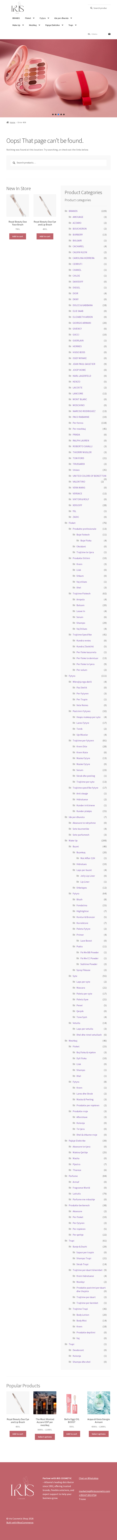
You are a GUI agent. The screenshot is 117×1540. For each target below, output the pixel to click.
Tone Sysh (81, 1017)
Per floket (78, 1217)
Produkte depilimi (85, 1332)
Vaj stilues (81, 581)
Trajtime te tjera (85, 552)
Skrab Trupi (82, 1264)
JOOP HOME (79, 369)
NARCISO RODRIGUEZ (84, 411)
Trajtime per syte (85, 781)
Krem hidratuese (85, 1275)
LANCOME (78, 393)
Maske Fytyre (83, 764)
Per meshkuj (79, 428)
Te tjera (80, 1128)
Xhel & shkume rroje (86, 1134)
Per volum (81, 669)
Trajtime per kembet (87, 1302)
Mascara (80, 987)
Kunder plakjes (84, 811)
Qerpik (79, 1011)
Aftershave (81, 1117)
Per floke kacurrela (86, 652)
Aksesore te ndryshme (84, 822)
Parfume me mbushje (84, 1199)
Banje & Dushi (80, 1246)
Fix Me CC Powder (89, 958)
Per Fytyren (82, 693)
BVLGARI (77, 240)
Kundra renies (83, 640)
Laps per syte (83, 981)
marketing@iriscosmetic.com (94, 1491)
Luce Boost (86, 940)
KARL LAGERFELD (82, 375)
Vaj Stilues (81, 628)
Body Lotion (82, 1314)
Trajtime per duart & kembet (88, 1270)
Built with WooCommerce (19, 1522)
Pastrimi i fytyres (81, 711)
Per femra (78, 422)
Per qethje (78, 1234)
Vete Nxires (82, 705)
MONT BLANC (80, 399)
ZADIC (76, 516)
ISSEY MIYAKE (80, 358)
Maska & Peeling (85, 1099)
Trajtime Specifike (82, 634)
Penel (79, 1005)
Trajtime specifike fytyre (85, 787)
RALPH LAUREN (81, 440)
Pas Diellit (81, 687)
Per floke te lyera (85, 664)
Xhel (78, 587)
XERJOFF (77, 505)
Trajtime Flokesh (81, 593)
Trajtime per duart (86, 1297)
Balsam (80, 605)
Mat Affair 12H (87, 858)
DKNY (75, 299)
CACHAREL (78, 246)
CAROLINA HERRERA (83, 258)
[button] (53, 114)
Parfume (73, 1175)
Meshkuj (33, 25)
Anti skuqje (82, 793)
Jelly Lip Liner (87, 875)
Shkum (80, 575)
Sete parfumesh (81, 834)
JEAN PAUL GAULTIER (84, 363)
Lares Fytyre (82, 722)
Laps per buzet (84, 870)
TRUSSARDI (79, 463)
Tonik (79, 728)
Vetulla (76, 1022)
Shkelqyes (81, 887)
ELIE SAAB (78, 310)
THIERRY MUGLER (82, 452)
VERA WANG (79, 487)
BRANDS (16, 18)
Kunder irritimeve (85, 805)
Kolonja (80, 1122)
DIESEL (76, 287)
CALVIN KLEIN (80, 252)
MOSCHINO (79, 405)
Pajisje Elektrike (52, 25)
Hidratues (81, 864)
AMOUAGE (78, 216)
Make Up (16, 25)
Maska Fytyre (83, 758)
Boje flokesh (83, 534)
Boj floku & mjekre (86, 1052)
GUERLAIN (78, 340)
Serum (79, 617)
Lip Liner (84, 881)
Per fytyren (78, 1222)
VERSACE (77, 493)
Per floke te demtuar (87, 658)
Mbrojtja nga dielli (82, 681)
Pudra (79, 946)
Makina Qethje (80, 1152)
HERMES (77, 346)
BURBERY (78, 234)
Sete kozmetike (81, 828)
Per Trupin (81, 699)
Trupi (71, 25)
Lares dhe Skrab (84, 1093)
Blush (79, 899)
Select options (45, 1436)
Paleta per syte (84, 993)
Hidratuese (82, 799)
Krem (79, 564)
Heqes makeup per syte (88, 717)
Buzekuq (80, 852)
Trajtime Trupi (80, 1308)
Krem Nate (82, 752)
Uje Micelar (82, 734)
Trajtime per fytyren (83, 740)
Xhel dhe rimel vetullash (89, 1034)
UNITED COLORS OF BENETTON (89, 475)
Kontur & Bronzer (85, 917)
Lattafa (77, 1193)
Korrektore (82, 922)
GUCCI (76, 334)
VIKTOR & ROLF (81, 499)
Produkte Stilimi (81, 558)
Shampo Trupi (83, 1258)
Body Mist (81, 1320)
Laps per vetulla (84, 1028)
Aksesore (77, 1211)
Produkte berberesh (79, 1205)
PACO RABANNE (81, 416)
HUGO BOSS (79, 352)
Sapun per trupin (85, 1252)
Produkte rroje (80, 1111)
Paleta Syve (82, 999)
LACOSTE (77, 387)
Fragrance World (81, 1187)
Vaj (78, 1338)
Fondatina (81, 905)
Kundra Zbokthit (85, 646)
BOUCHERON (80, 228)
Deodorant (78, 1350)
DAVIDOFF (78, 281)
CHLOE (76, 275)
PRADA (76, 434)
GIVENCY (77, 328)
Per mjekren (79, 1228)
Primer (80, 934)
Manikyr (80, 1281)
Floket (28, 18)
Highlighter (82, 911)
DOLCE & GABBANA (83, 305)
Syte (75, 975)
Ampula (80, 599)
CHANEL (77, 269)
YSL (74, 511)
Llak (78, 569)
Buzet (76, 846)
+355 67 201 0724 (87, 1495)
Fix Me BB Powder (89, 952)
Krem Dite (81, 746)
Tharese (77, 1170)
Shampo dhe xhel (81, 1361)
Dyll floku (81, 1058)
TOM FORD (78, 458)
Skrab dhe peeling (85, 775)
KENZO (76, 381)
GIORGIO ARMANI (82, 322)
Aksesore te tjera (81, 1146)
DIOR (75, 293)
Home (12, 122)
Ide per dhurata (61, 18)
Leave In (80, 611)
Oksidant (81, 546)
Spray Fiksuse (83, 970)
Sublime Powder (88, 964)
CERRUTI (77, 263)
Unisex (76, 469)
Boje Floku (85, 540)
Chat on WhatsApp (88, 1478)
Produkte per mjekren (87, 1105)
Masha (76, 1158)
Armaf (76, 1181)
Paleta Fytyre (83, 928)
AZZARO (77, 222)
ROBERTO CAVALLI (82, 446)
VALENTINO (79, 481)
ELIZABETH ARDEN (83, 316)
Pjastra (76, 1164)
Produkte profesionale (84, 528)
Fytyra (43, 18)
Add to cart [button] (17, 236)
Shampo (80, 622)
